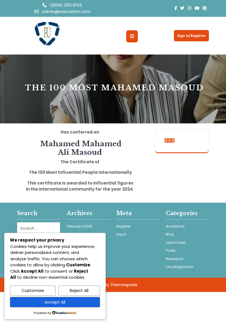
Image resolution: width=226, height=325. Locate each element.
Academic (175, 226)
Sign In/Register (191, 35)
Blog (170, 234)
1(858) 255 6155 (65, 5)
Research (174, 258)
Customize (32, 290)
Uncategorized (179, 266)
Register (123, 226)
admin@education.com (65, 11)
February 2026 (79, 226)
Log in (121, 234)
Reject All (79, 290)
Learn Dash (176, 242)
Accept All (55, 302)
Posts (171, 250)
